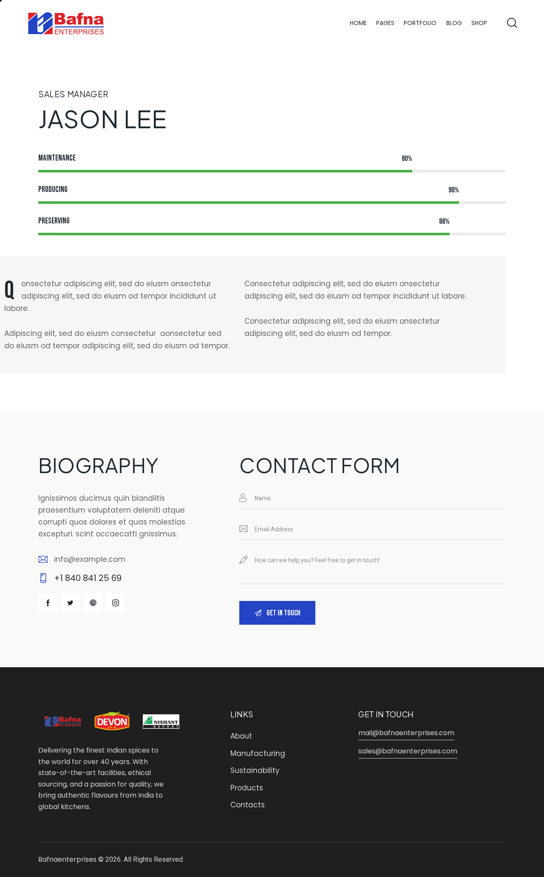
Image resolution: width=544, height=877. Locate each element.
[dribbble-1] (92, 602)
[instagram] (115, 602)
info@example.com (89, 559)
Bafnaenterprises (67, 859)
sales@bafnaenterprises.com (407, 751)
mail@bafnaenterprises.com (406, 733)
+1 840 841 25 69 (88, 578)
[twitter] (70, 602)
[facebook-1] (47, 602)
